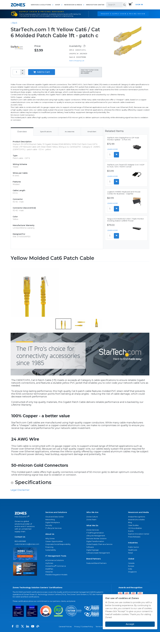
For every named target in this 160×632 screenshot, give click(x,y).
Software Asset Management (98, 553)
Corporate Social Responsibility (57, 544)
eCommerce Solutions (54, 560)
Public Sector (133, 547)
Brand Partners (93, 559)
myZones (49, 563)
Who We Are (92, 512)
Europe (131, 566)
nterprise (49, 572)
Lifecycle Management (95, 536)
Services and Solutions (56, 512)
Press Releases (134, 537)
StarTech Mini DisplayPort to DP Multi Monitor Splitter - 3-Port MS (123, 139)
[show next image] (146, 292)
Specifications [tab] (46, 132)
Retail (130, 553)
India (130, 569)
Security (48, 525)
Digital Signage (92, 550)
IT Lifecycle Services (53, 528)
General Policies (65, 627)
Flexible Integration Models (56, 575)
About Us (49, 534)
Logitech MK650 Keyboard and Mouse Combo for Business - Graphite (123, 193)
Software (90, 547)
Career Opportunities (54, 541)
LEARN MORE (112, 149)
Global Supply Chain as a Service (99, 544)
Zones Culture (92, 517)
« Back (14, 23)
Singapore (132, 572)
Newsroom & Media (73, 5)
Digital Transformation (95, 541)
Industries (133, 543)
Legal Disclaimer (20, 490)
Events (131, 531)
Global (131, 559)
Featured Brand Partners (96, 563)
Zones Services (92, 530)
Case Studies (133, 525)
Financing (49, 547)
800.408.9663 (20, 541)
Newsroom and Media (138, 512)
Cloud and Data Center (54, 517)
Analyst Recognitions (136, 517)
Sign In (139, 4)
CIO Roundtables (135, 528)
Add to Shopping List (76, 61)
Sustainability (50, 550)
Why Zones (49, 538)
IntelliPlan (49, 569)
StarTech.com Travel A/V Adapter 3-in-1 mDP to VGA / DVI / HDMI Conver (125, 166)
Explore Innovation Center (138, 534)
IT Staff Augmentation (95, 533)
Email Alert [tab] (92, 132)
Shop (58, 5)
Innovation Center (95, 5)
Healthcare (132, 550)
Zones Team (91, 520)
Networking (50, 520)
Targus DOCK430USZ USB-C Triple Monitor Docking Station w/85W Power (125, 220)
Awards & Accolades (136, 520)
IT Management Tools (55, 556)
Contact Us (20, 537)
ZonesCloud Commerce (55, 566)
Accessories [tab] (69, 132)
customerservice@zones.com (25, 544)
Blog (130, 522)
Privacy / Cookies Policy (83, 627)
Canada (131, 563)
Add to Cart (43, 72)
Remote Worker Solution (96, 538)
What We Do (92, 525)
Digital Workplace (52, 522)
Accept (130, 624)
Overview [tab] (22, 131)
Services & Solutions (41, 5)
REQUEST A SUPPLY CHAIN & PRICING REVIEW (123, 13)
